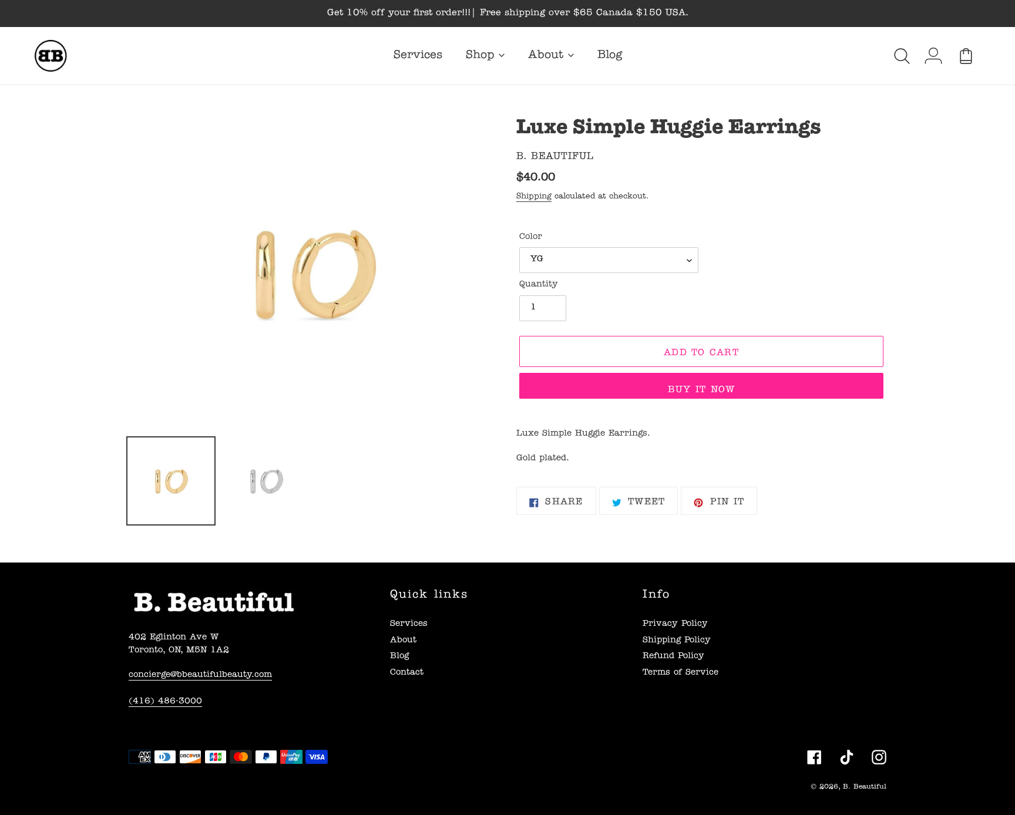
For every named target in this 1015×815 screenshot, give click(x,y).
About (403, 640)
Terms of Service (680, 673)
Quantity (538, 285)
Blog (399, 656)
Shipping (534, 197)
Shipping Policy (677, 640)
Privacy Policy (675, 624)
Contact (407, 673)
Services (409, 624)
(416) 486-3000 (165, 702)
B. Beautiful (864, 787)
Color (530, 237)
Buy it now (701, 390)
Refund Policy (673, 656)
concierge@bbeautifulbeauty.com (200, 675)
